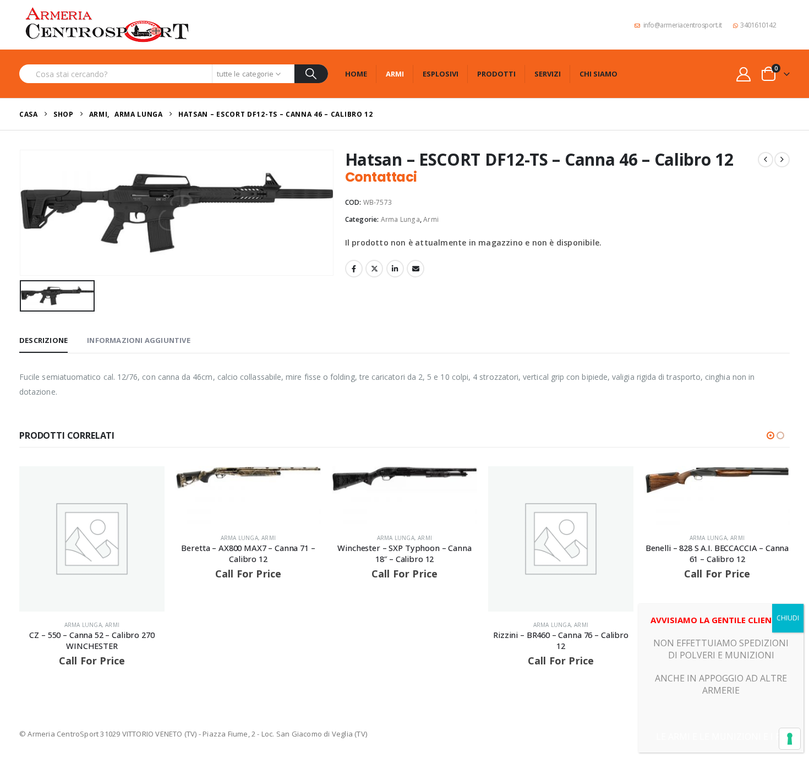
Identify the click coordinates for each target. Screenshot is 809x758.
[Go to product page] (92, 539)
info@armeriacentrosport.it (682, 25)
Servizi (547, 74)
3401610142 (758, 25)
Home (356, 74)
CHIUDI (788, 618)
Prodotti (496, 74)
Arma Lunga (400, 219)
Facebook (354, 268)
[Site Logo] (107, 25)
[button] (770, 435)
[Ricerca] (311, 73)
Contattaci (381, 177)
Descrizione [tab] (43, 340)
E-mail (415, 268)
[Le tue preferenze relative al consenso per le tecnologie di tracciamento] (789, 738)
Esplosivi (440, 74)
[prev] (765, 159)
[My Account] (743, 74)
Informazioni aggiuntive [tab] (138, 340)
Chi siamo (598, 74)
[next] (782, 159)
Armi (395, 74)
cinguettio (374, 268)
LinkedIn (395, 268)
